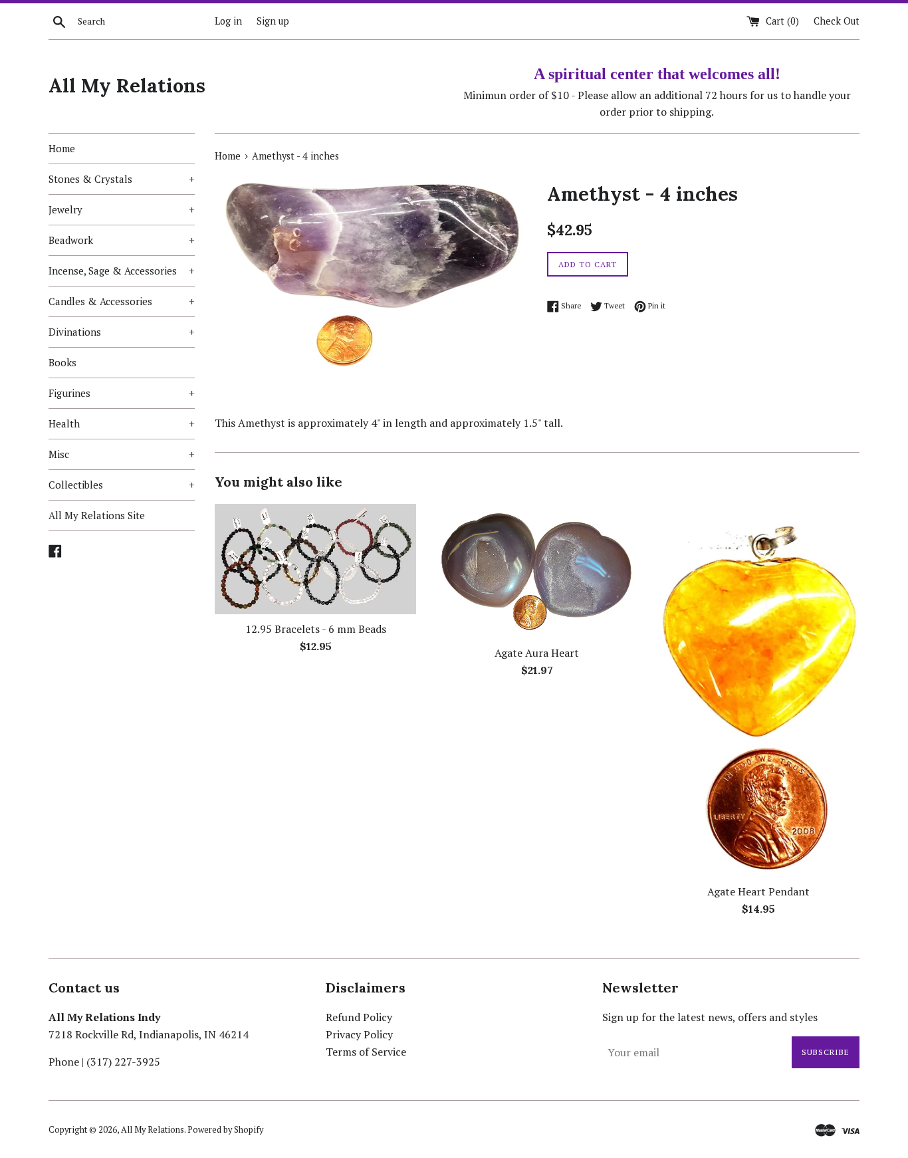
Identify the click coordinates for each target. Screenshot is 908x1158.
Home (62, 148)
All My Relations (127, 85)
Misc (122, 454)
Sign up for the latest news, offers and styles (710, 1017)
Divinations (122, 331)
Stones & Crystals (122, 178)
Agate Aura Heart (537, 652)
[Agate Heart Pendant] (758, 690)
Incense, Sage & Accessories (122, 270)
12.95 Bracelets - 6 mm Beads (315, 629)
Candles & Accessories (122, 301)
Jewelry (122, 209)
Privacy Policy (359, 1034)
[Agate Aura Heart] (536, 571)
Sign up (273, 21)
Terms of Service (366, 1051)
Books (62, 362)
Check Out (836, 21)
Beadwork (122, 240)
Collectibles (122, 484)
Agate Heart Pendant (758, 891)
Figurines (122, 393)
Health (122, 423)
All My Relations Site (97, 515)
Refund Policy (359, 1017)
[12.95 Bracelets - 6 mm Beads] (315, 559)
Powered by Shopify (225, 1129)
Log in (228, 21)
